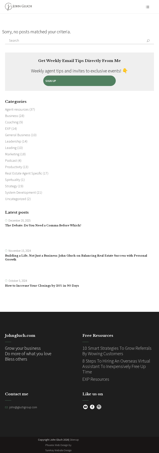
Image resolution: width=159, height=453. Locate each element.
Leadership (13, 141)
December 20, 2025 (19, 220)
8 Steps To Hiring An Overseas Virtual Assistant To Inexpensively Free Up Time (116, 366)
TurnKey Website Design (58, 450)
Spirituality (12, 179)
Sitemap (74, 439)
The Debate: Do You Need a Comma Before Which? (43, 225)
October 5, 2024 (18, 281)
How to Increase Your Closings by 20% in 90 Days (42, 285)
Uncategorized (15, 199)
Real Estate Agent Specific (23, 173)
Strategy (11, 186)
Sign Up (50, 81)
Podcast (11, 160)
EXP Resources (95, 379)
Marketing (12, 154)
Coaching (11, 122)
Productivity (13, 167)
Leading (10, 147)
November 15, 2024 (20, 251)
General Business (17, 135)
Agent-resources (17, 109)
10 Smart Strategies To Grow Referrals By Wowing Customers (116, 351)
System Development (20, 192)
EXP (8, 128)
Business (11, 115)
